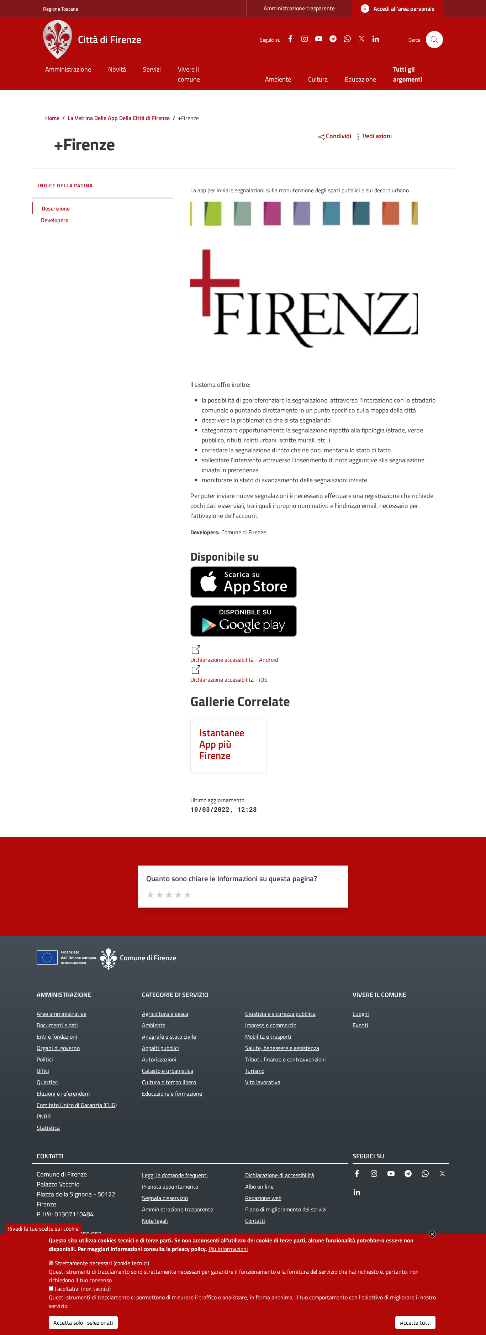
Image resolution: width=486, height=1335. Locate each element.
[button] (434, 39)
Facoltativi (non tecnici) (83, 1288)
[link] (397, 8)
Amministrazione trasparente (299, 8)
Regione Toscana (60, 8)
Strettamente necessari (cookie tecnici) (102, 1263)
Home (52, 118)
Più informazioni (228, 1249)
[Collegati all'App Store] (243, 581)
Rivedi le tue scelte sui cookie (43, 1228)
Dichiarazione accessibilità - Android (234, 659)
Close (432, 1234)
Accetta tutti (415, 1322)
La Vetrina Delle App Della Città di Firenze (119, 118)
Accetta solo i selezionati (83, 1322)
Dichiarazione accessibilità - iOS (229, 679)
